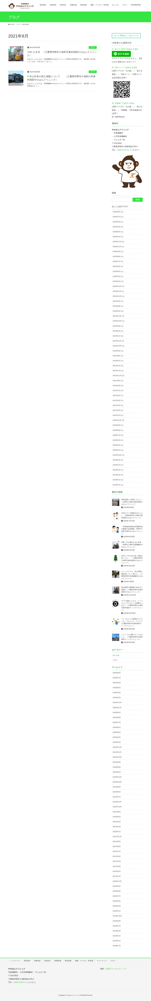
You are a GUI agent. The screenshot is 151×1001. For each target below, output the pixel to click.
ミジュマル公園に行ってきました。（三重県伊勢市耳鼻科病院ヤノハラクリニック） (132, 637)
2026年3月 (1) (118, 232)
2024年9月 (117, 762)
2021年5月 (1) (118, 395)
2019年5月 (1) (118, 470)
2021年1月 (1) (118, 415)
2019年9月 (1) (118, 460)
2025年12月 (117, 702)
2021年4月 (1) (118, 400)
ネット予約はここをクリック (126, 36)
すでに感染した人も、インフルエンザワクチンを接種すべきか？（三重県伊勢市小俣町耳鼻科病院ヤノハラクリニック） (132, 605)
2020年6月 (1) (118, 440)
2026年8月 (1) (118, 212)
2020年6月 (117, 901)
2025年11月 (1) (118, 246)
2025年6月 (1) (118, 266)
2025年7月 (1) (118, 261)
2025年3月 (117, 737)
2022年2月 (117, 827)
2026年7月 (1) (118, 217)
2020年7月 (117, 896)
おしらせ (116, 655)
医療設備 (58, 961)
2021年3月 (117, 866)
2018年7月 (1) (118, 485)
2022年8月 (117, 812)
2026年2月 (117, 697)
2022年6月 (117, 817)
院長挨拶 (68, 961)
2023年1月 (117, 797)
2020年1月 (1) (118, 450)
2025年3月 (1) (118, 276)
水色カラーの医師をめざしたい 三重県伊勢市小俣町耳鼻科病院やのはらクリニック (132, 515)
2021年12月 (117, 836)
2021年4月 (117, 861)
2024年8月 (117, 767)
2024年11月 (117, 752)
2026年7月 (117, 678)
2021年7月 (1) (118, 390)
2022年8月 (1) (118, 351)
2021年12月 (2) (118, 375)
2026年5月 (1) (118, 227)
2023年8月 (117, 787)
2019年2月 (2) (118, 475)
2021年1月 (117, 876)
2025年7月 (117, 722)
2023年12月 (117, 777)
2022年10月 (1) (118, 346)
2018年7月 (117, 946)
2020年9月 (117, 886)
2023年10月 (117, 782)
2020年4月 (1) (118, 445)
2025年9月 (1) (118, 251)
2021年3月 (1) (118, 405)
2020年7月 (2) (118, 435)
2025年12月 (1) (118, 242)
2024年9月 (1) (118, 301)
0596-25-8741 (123, 150)
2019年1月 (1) (118, 480)
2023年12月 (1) (118, 316)
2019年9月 (117, 921)
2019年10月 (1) (118, 455)
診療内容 (37, 961)
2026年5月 (117, 688)
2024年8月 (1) (118, 306)
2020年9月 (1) (118, 425)
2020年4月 (117, 906)
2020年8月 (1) (118, 430)
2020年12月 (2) (118, 420)
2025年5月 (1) (118, 271)
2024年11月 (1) (118, 291)
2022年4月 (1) (118, 361)
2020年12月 (117, 881)
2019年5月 (117, 931)
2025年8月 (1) (118, 256)
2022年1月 (117, 832)
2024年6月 (117, 772)
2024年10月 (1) (118, 296)
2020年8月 (117, 891)
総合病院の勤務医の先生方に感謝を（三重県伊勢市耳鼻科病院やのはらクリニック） (132, 589)
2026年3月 (117, 693)
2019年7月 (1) (118, 465)
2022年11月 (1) (118, 341)
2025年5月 (117, 732)
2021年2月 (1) (118, 410)
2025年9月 (117, 712)
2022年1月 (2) (118, 371)
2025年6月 (117, 727)
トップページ (15, 961)
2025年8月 (117, 717)
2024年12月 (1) (118, 286)
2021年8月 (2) (118, 385)
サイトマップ (102, 961)
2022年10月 (117, 807)
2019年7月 (117, 926)
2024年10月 (117, 757)
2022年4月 (117, 822)
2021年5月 (117, 856)
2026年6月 (117, 683)
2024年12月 (117, 747)
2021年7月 (117, 851)
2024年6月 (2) (118, 311)
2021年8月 (117, 846)
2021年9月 (117, 841)
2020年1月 (117, 911)
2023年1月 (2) (118, 336)
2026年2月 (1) (118, 237)
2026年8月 (117, 673)
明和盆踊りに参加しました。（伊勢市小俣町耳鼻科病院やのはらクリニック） (132, 502)
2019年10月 (117, 916)
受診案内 (27, 961)
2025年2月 (117, 742)
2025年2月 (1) (118, 281)
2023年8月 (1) (118, 326)
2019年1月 (117, 941)
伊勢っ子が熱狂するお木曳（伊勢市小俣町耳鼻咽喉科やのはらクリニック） (132, 544)
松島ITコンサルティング (116, 969)
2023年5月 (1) (118, 331)
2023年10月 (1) (118, 321)
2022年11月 (117, 802)
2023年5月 (117, 792)
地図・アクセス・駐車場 (84, 961)
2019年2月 (117, 936)
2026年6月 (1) (118, 222)
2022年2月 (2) (118, 366)
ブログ (93, 47)
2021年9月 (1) (118, 381)
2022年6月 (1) (118, 356)
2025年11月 (117, 707)
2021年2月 (117, 871)
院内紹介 (47, 961)
